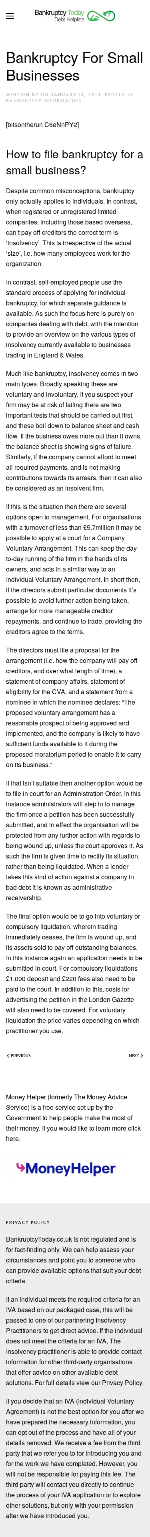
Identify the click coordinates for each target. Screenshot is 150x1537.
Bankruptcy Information (44, 100)
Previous (21, 1055)
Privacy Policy (28, 1222)
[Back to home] (75, 16)
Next (134, 1055)
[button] (10, 16)
